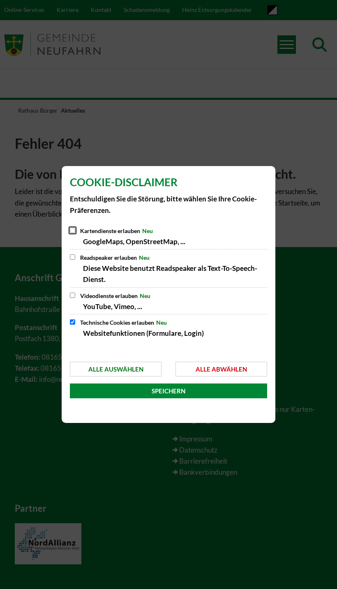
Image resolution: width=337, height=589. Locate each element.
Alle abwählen (221, 369)
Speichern (168, 391)
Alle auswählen (115, 369)
